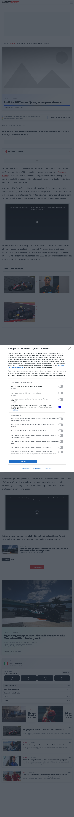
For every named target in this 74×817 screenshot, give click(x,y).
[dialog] (37, 408)
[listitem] (37, 382)
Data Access (37, 468)
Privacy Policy (48, 468)
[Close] (70, 349)
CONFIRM (23, 461)
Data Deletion (26, 468)
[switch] (60, 386)
